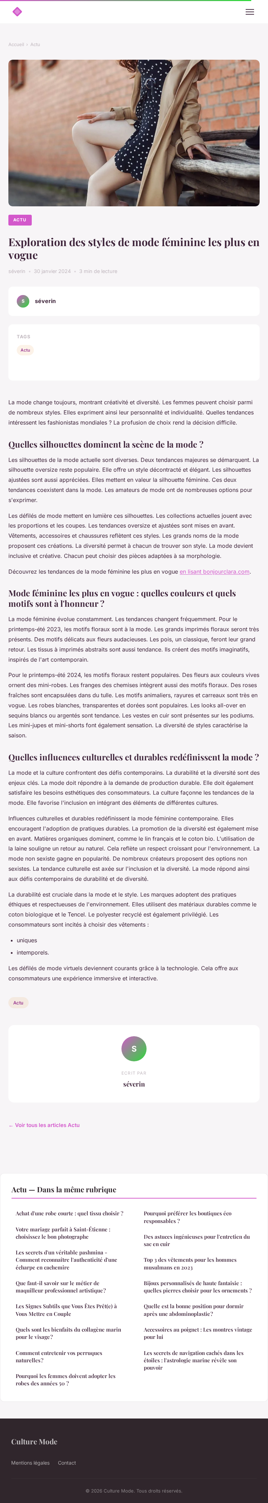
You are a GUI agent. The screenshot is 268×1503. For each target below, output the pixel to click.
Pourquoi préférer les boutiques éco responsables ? (187, 1217)
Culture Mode (34, 1441)
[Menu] (250, 11)
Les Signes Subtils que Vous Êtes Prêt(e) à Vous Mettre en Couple (66, 1310)
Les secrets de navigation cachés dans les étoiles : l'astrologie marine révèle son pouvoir (194, 1360)
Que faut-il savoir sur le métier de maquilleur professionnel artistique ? (61, 1287)
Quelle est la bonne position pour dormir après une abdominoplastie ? (194, 1310)
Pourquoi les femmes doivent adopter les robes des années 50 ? (66, 1379)
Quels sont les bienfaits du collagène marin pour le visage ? (68, 1333)
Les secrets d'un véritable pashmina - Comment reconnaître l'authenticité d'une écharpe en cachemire (66, 1260)
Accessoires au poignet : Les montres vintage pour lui (198, 1333)
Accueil (16, 44)
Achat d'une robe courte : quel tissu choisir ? (69, 1213)
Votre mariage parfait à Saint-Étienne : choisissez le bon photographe (63, 1233)
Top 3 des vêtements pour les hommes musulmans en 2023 (190, 1263)
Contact (67, 1463)
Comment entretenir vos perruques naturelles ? (59, 1356)
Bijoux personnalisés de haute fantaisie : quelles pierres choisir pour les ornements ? (198, 1287)
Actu (35, 44)
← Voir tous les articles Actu (44, 1125)
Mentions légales (30, 1463)
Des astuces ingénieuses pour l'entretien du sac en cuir (197, 1240)
